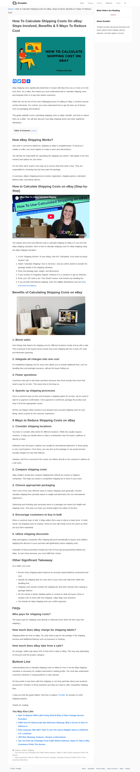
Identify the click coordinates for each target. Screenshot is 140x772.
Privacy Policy (100, 768)
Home (82, 3)
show (34, 131)
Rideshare (109, 3)
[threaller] (14, 3)
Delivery (99, 3)
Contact (127, 768)
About (121, 768)
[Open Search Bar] (125, 3)
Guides (118, 3)
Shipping (90, 3)
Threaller (61, 695)
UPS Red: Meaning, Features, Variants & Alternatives (42, 737)
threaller (22, 3)
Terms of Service (112, 768)
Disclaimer (91, 768)
